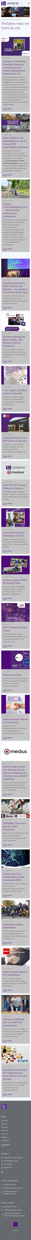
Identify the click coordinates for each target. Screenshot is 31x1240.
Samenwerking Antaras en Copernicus (15, 720)
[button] (29, 3)
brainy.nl (15, 1238)
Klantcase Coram (12, 675)
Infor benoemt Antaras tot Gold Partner (15, 973)
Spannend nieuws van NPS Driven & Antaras (15, 439)
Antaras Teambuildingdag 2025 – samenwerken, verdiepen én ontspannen (15, 210)
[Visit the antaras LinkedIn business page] (2, 1172)
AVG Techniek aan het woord (15, 629)
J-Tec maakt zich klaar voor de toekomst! (15, 391)
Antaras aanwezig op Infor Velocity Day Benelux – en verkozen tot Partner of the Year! (15, 287)
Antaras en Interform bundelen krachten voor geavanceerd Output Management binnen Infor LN (14, 67)
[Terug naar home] (10, 3)
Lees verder (7, 109)
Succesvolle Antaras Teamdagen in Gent (14, 534)
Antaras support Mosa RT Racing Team (15, 581)
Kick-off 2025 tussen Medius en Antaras (14, 486)
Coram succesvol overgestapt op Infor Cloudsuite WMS (14, 877)
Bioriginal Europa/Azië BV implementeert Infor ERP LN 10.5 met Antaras (15, 1074)
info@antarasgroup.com (13, 1188)
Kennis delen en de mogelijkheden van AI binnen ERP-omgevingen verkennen (15, 142)
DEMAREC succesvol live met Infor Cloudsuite (14, 826)
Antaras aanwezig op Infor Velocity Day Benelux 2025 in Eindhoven (14, 341)
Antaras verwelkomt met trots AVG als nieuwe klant (14, 1022)
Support (6, 1145)
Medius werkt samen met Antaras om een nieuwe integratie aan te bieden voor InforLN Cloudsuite (15, 773)
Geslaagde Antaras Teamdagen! (13, 926)
